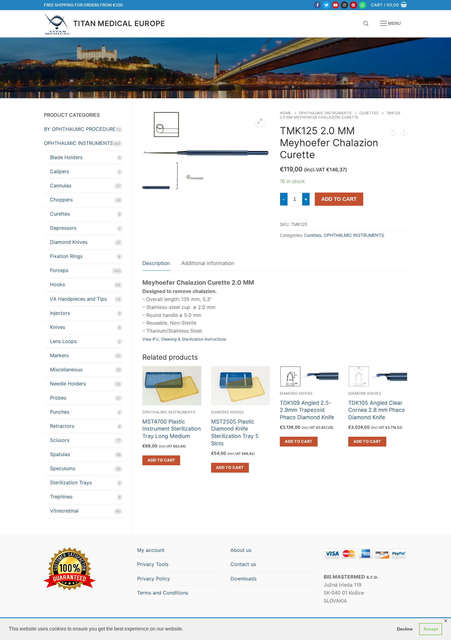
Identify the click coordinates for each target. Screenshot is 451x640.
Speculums (62, 468)
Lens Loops (63, 341)
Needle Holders (68, 383)
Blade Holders (66, 157)
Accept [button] (430, 628)
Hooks (57, 284)
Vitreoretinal (64, 511)
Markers (59, 355)
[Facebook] (317, 5)
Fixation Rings (66, 256)
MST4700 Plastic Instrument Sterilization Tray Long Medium (171, 428)
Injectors (60, 313)
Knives (57, 327)
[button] (259, 121)
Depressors (63, 228)
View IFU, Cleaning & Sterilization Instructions (184, 339)
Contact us (243, 564)
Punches (59, 412)
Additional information (207, 263)
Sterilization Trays (71, 482)
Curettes (369, 113)
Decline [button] (405, 628)
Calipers (59, 171)
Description (156, 263)
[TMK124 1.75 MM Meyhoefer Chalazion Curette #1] (393, 132)
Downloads (243, 579)
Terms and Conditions (162, 593)
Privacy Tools (152, 564)
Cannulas (60, 185)
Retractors (62, 426)
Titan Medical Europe (119, 23)
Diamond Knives (227, 412)
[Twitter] (326, 5)
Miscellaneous (66, 369)
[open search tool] (366, 23)
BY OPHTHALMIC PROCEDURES (81, 129)
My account (150, 550)
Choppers (61, 200)
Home (285, 113)
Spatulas (60, 454)
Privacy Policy (153, 579)
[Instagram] (344, 5)
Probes (58, 398)
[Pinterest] (353, 5)
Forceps (59, 270)
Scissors (59, 440)
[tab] (156, 264)
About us (240, 550)
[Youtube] (335, 5)
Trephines (61, 497)
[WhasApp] (362, 5)
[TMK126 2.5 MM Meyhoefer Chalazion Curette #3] (404, 132)
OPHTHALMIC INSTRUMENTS (325, 113)
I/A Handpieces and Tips (78, 299)
